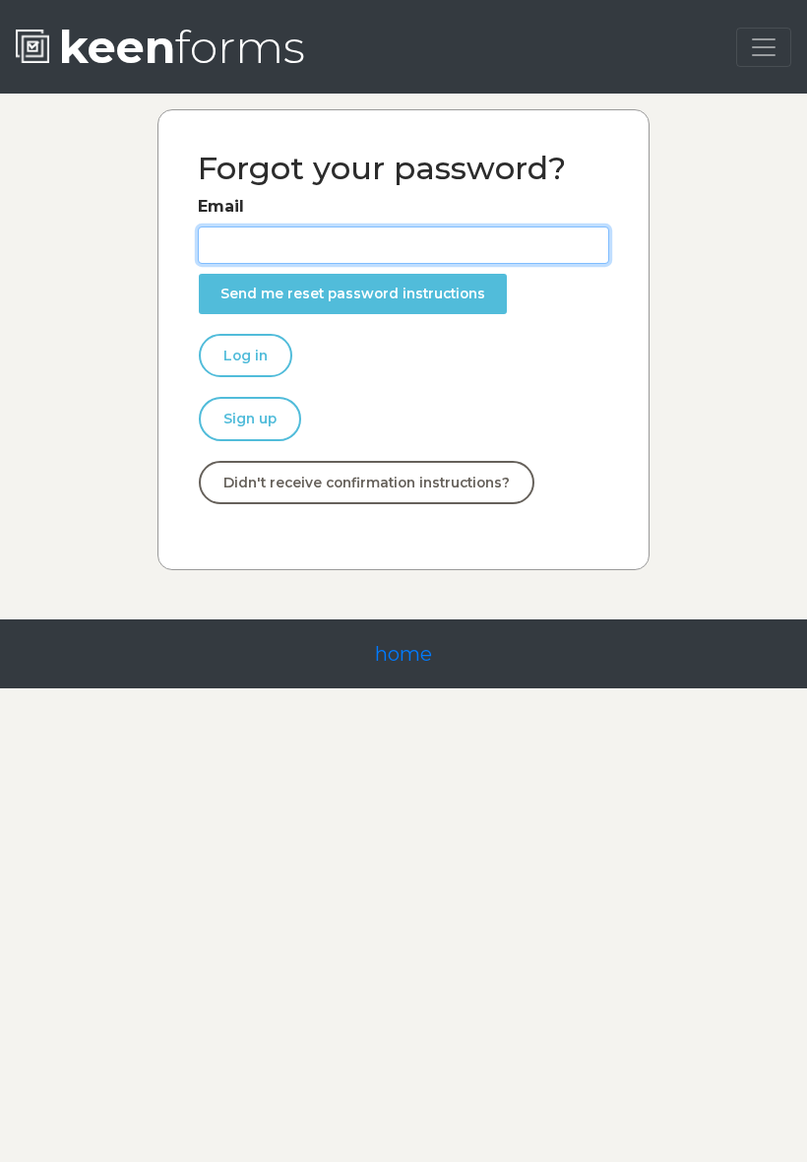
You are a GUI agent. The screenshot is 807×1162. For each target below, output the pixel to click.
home (403, 654)
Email (221, 206)
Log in (245, 355)
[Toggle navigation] (763, 47)
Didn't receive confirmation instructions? (366, 482)
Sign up (250, 418)
